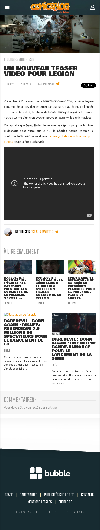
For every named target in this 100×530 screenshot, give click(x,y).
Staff (9, 495)
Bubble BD (65, 502)
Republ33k (22, 232)
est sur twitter (42, 232)
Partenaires (28, 495)
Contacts (87, 495)
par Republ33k (46, 84)
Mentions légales (40, 502)
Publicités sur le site (59, 495)
